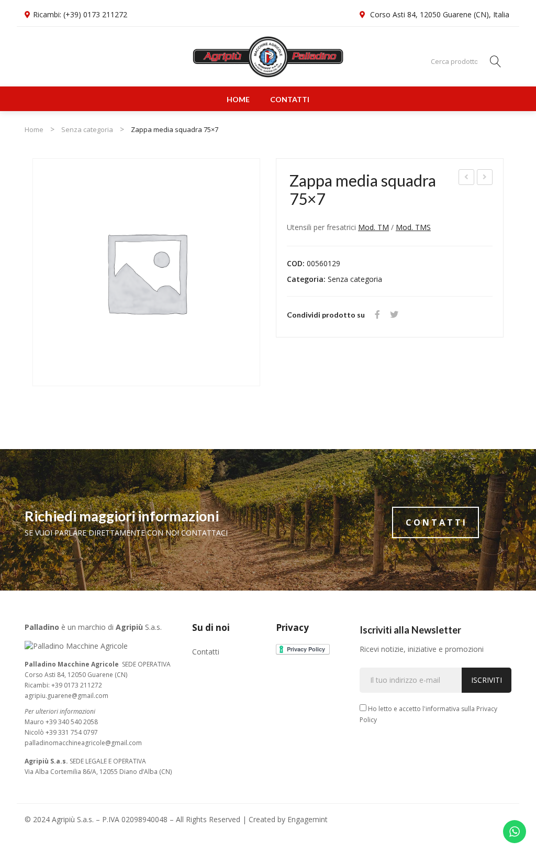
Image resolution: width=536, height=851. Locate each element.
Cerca (495, 61)
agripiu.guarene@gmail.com (66, 695)
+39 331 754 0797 (72, 732)
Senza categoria (87, 129)
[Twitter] (394, 314)
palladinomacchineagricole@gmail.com (83, 742)
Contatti (289, 99)
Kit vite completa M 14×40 (485, 178)
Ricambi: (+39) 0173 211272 (80, 14)
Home (238, 99)
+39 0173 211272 (76, 685)
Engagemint (307, 819)
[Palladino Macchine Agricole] (268, 56)
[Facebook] (377, 314)
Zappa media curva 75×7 (467, 178)
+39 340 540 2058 (72, 721)
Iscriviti (486, 680)
